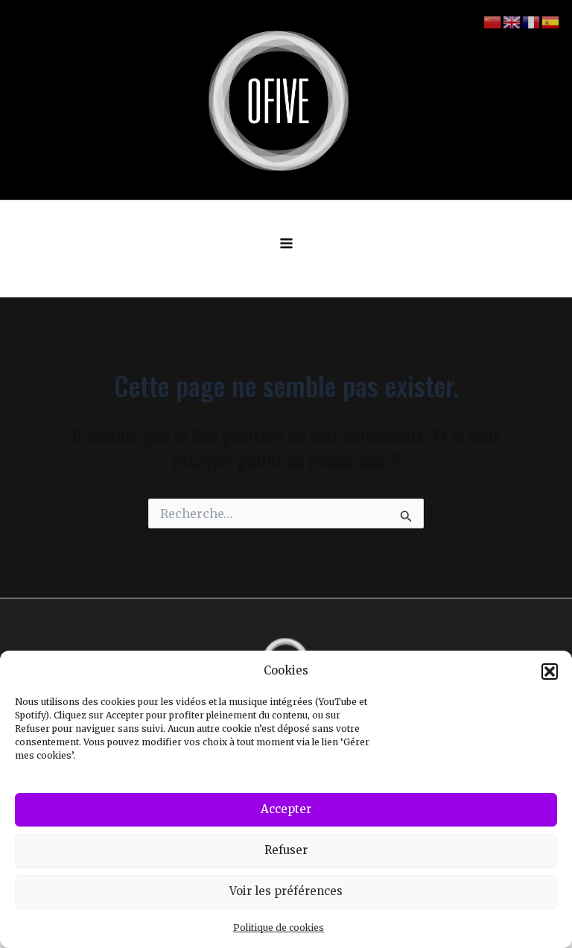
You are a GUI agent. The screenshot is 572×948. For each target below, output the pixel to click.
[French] (531, 21)
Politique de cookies (278, 927)
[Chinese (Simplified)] (493, 21)
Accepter (286, 809)
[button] (549, 671)
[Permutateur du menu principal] (286, 243)
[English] (512, 21)
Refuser (286, 850)
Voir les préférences (286, 891)
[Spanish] (551, 21)
